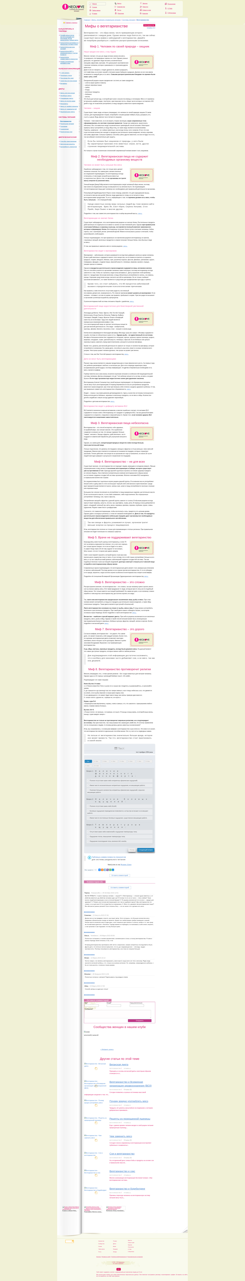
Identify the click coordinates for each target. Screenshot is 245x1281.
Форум (94, 4)
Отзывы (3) (127, 1122)
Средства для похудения (68, 81)
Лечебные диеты (65, 95)
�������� (89, 912)
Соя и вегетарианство (121, 1153)
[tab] (88, 762)
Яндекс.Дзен (125, 865)
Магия (114, 1246)
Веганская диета (118, 1064)
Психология (171, 4)
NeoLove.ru (121, 1262)
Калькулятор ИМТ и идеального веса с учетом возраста (69, 53)
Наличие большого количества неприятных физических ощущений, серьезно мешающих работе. (116, 791)
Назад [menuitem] (132, 850)
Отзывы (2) (127, 1175)
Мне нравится (90, 870)
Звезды (145, 3)
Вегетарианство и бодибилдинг (127, 1188)
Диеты (119, 3)
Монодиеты (64, 104)
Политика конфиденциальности (119, 1256)
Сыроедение (64, 129)
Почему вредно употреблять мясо (128, 1101)
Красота (145, 7)
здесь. (140, 213)
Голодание (63, 126)
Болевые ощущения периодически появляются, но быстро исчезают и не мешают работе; (117, 812)
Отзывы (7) (127, 1105)
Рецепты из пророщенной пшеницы (129, 1118)
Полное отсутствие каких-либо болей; (103, 806)
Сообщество (101, 1243)
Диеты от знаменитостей (68, 109)
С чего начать (64, 73)
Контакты (98, 1256)
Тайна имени (96, 10)
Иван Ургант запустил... (113, 1209)
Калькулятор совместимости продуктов (69, 58)
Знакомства (121, 7)
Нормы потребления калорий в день (67, 62)
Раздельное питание (67, 124)
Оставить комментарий (119, 875)
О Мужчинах (172, 13)
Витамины (63, 83)
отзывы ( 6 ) (151, 28)
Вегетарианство (149, 25)
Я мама (94, 13)
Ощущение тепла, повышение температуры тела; (107, 836)
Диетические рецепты (67, 144)
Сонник (94, 7)
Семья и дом (146, 10)
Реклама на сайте (106, 1256)
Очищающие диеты (66, 98)
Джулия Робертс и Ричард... (71, 1210)
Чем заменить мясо (120, 1136)
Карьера (145, 13)
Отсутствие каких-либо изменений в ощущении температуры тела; (113, 832)
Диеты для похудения (67, 93)
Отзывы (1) (127, 1068)
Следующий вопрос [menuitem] (146, 850)
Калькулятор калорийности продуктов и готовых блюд (69, 43)
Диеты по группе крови (67, 101)
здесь (129, 389)
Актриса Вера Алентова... (92, 1210)
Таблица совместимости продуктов (109, 857)
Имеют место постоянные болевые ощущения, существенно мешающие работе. (118, 818)
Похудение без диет (67, 78)
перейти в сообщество (92, 1049)
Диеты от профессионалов (69, 106)
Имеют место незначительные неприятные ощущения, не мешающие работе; (117, 785)
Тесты (119, 10)
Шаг (87, 761)
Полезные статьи (66, 75)
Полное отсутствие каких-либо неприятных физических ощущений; (113, 780)
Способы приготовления (68, 141)
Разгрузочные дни (66, 132)
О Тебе (170, 8)
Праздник (121, 13)
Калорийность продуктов (68, 147)
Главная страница (71, 22)
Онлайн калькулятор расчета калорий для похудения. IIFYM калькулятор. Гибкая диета (69, 37)
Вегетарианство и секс (122, 1171)
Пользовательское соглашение (135, 1256)
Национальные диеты (67, 112)
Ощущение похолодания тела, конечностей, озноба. (108, 841)
